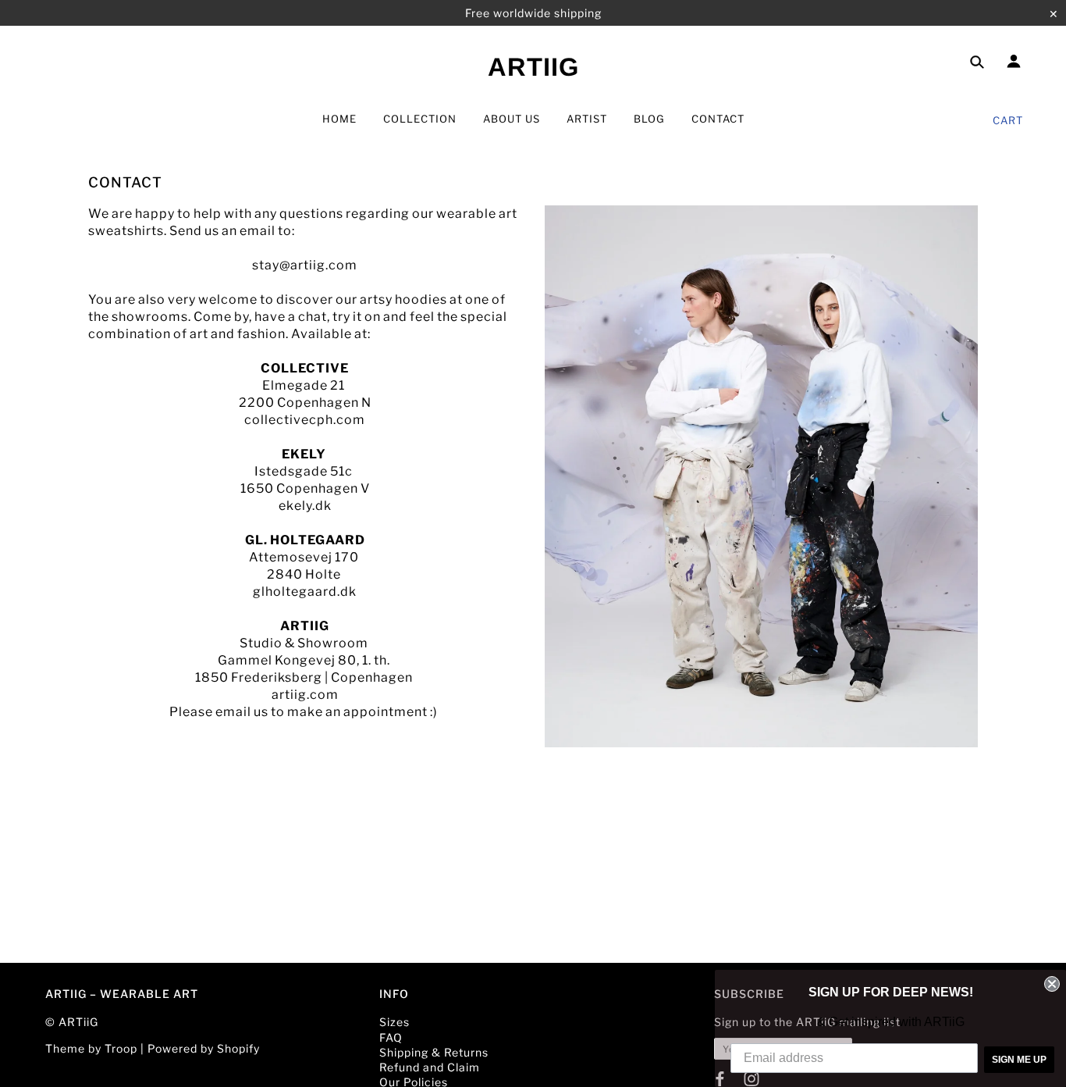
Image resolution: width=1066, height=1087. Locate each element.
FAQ (391, 1037)
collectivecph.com (304, 419)
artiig (533, 66)
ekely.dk (305, 505)
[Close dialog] (1052, 984)
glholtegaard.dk (305, 591)
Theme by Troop (91, 1048)
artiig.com (305, 694)
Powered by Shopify (203, 1048)
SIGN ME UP (1019, 1059)
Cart (1008, 120)
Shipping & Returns (434, 1052)
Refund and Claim (429, 1067)
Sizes (394, 1021)
